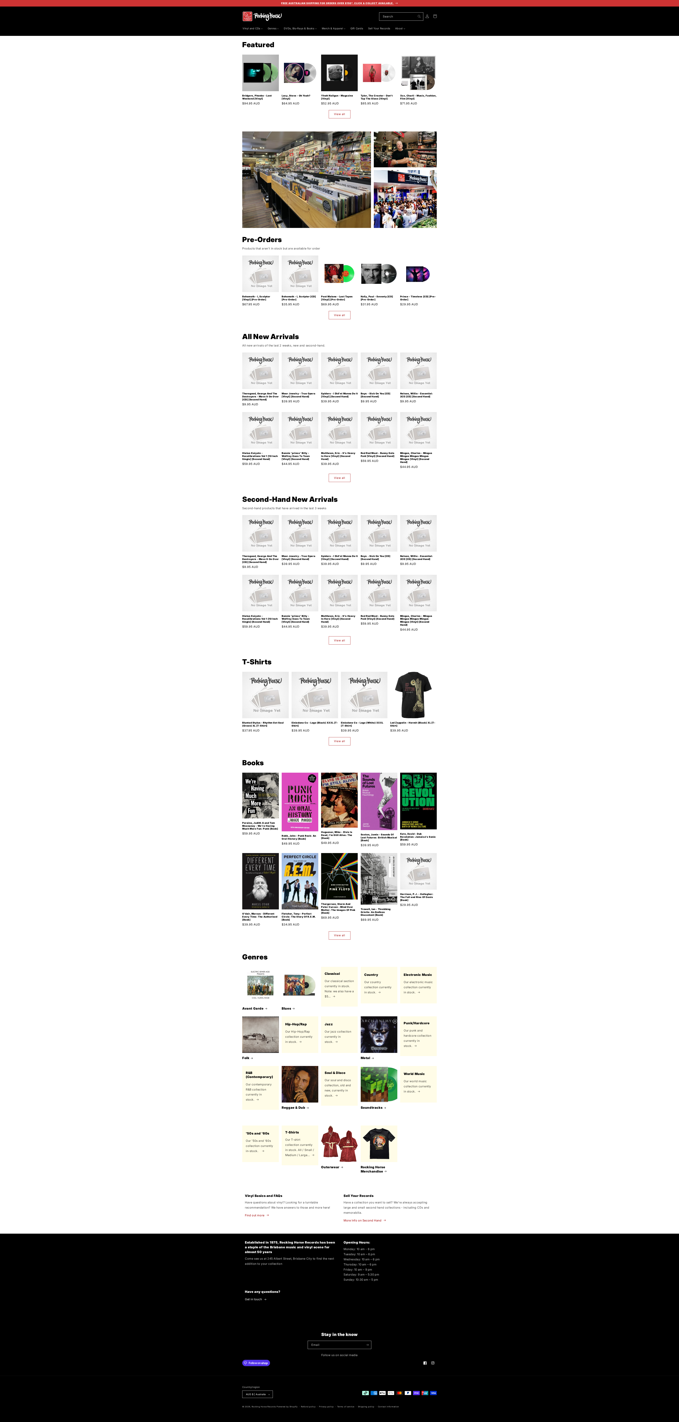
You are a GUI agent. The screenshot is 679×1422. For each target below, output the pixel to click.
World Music (414, 1074)
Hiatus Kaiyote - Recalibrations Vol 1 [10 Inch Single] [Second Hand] (260, 456)
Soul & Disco (335, 1073)
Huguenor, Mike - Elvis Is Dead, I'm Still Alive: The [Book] (336, 835)
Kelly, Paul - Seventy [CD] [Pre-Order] (377, 298)
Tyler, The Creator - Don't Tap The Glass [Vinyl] (377, 97)
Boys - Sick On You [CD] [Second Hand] (375, 395)
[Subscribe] (367, 1345)
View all (339, 114)
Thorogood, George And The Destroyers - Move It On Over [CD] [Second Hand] (260, 396)
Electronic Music (418, 975)
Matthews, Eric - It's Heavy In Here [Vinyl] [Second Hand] (338, 456)
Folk (245, 1058)
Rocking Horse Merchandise (373, 1169)
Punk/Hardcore (417, 1023)
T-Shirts (292, 1132)
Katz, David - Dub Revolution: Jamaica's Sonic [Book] (418, 836)
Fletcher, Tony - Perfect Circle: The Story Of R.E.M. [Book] (299, 916)
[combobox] (401, 16)
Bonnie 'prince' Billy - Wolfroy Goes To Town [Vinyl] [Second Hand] (296, 456)
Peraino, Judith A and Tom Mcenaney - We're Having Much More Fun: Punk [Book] (260, 825)
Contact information (388, 1406)
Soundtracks (372, 1107)
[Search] (419, 16)
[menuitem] (252, 28)
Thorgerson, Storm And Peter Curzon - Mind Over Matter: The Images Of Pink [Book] (338, 908)
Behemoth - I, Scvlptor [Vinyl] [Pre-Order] (256, 298)
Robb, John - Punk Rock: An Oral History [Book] (299, 837)
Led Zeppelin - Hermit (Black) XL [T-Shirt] (412, 724)
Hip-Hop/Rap (296, 1024)
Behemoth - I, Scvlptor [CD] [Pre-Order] (299, 298)
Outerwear (330, 1167)
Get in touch (253, 1299)
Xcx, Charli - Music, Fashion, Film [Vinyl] (418, 97)
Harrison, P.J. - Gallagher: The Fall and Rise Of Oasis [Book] (416, 897)
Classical (332, 974)
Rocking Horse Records (264, 1407)
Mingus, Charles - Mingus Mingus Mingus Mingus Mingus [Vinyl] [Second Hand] (416, 458)
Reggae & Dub (293, 1107)
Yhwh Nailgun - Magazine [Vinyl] (337, 97)
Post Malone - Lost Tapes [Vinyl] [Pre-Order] (337, 298)
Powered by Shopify (287, 1407)
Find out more (255, 1215)
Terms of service (345, 1406)
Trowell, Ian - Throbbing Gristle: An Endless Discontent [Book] (376, 912)
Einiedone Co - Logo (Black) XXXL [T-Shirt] (315, 724)
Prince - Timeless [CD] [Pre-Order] (418, 298)
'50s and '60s (257, 1133)
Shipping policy (366, 1406)
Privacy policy (326, 1406)
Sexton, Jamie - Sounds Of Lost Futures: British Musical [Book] (379, 837)
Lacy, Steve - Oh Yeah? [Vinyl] (296, 97)
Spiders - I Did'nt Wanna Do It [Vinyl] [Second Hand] (339, 395)
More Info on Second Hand (362, 1220)
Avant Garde (253, 1008)
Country (371, 975)
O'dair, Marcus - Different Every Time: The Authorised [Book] (259, 916)
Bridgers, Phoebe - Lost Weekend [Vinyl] (257, 97)
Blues (286, 1008)
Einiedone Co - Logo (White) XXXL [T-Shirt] (362, 724)
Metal (365, 1058)
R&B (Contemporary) (259, 1075)
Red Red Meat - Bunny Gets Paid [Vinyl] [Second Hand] (377, 455)
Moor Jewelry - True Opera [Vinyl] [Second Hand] (298, 395)
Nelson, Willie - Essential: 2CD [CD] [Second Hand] (416, 395)
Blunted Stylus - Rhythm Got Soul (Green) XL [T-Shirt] (263, 724)
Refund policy (308, 1406)
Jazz (329, 1024)
